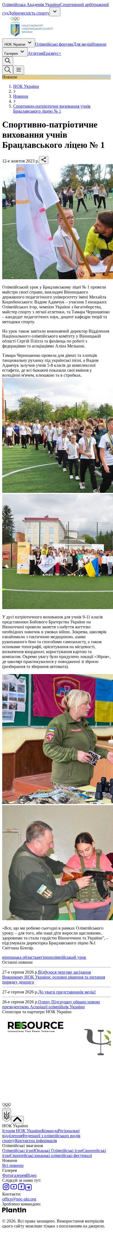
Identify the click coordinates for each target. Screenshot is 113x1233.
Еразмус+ (52, 53)
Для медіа (82, 44)
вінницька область (19, 957)
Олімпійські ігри (17, 1150)
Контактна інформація (36, 1140)
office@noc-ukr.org (19, 1199)
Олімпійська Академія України (31, 4)
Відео (31, 1175)
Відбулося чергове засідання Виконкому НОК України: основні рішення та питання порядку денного (53, 977)
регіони (44, 957)
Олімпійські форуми (54, 44)
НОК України (14, 44)
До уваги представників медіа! (67, 992)
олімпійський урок (68, 957)
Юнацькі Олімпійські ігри (57, 1150)
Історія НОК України (22, 1130)
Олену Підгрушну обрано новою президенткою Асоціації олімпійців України (51, 1004)
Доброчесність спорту (28, 13)
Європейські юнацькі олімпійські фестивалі (51, 1155)
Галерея (11, 53)
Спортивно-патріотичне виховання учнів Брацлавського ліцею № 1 (52, 108)
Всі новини (13, 1165)
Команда (50, 1130)
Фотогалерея (14, 1175)
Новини (98, 44)
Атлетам (35, 53)
